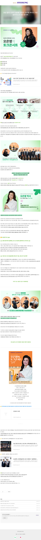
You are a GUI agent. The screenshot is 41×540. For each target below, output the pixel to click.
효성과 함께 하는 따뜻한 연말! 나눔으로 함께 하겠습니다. (9, 507)
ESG (18, 17)
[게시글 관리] (5, 492)
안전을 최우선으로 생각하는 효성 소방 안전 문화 (8, 509)
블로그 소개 (17, 534)
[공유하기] (4, 492)
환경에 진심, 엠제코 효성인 (4, 501)
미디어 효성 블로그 (6, 514)
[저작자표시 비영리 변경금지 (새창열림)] (12, 491)
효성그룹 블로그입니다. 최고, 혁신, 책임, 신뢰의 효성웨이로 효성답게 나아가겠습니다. (15, 515)
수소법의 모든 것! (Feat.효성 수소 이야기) (7, 505)
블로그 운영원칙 (22, 534)
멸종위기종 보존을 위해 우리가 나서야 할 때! (7, 503)
